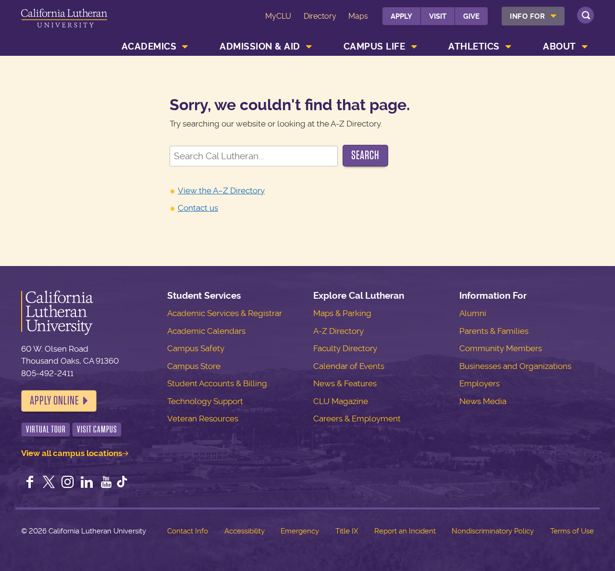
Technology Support (205, 401)
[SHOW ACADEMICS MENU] (185, 47)
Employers (479, 383)
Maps (358, 16)
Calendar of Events (348, 366)
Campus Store (194, 366)
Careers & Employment (357, 418)
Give (471, 16)
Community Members (500, 348)
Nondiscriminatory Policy (493, 531)
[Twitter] (49, 483)
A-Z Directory (338, 331)
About (559, 46)
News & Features (345, 383)
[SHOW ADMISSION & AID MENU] (309, 47)
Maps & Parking (342, 313)
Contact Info (187, 531)
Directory (320, 16)
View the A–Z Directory (221, 190)
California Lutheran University (64, 23)
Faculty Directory (345, 348)
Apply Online (54, 400)
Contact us (198, 208)
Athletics (474, 46)
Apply (401, 16)
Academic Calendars (206, 331)
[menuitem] (533, 16)
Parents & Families (494, 331)
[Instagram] (67, 483)
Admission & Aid (260, 46)
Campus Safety (195, 348)
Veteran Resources (202, 418)
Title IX (346, 531)
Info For (527, 16)
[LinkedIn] (87, 483)
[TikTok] (122, 483)
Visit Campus (97, 429)
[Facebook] (29, 483)
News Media (482, 401)
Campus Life (375, 46)
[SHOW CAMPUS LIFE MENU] (414, 47)
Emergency (300, 531)
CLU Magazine (340, 401)
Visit (437, 16)
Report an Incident (405, 531)
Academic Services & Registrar (224, 313)
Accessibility (244, 531)
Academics (149, 46)
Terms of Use (572, 531)
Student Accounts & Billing (217, 383)
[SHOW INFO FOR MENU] (554, 16)
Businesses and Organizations (515, 366)
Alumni (472, 313)
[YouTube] (106, 483)
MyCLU (278, 16)
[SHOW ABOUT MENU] (585, 47)
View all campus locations (71, 453)
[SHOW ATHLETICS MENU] (508, 47)
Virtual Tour (46, 429)
